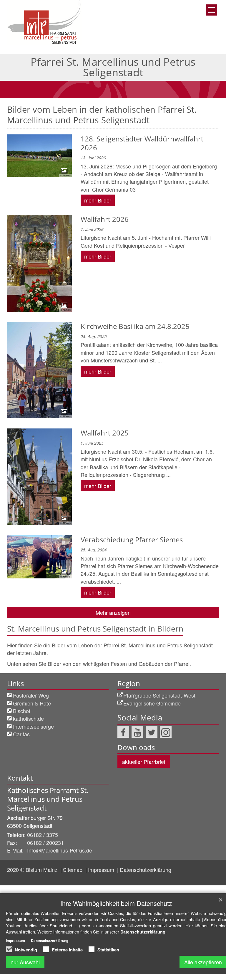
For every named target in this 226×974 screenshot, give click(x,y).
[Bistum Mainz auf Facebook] (123, 732)
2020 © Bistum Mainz (33, 869)
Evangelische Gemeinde (152, 703)
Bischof (21, 711)
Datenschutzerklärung (145, 869)
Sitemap (73, 869)
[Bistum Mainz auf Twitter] (151, 732)
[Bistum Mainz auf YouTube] (137, 732)
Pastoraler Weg (31, 695)
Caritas (21, 734)
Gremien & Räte (32, 703)
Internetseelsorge (33, 726)
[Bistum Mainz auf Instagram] (166, 732)
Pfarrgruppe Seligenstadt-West (159, 695)
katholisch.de (28, 718)
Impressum (102, 869)
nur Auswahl (25, 962)
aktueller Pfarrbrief (143, 761)
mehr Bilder (97, 200)
